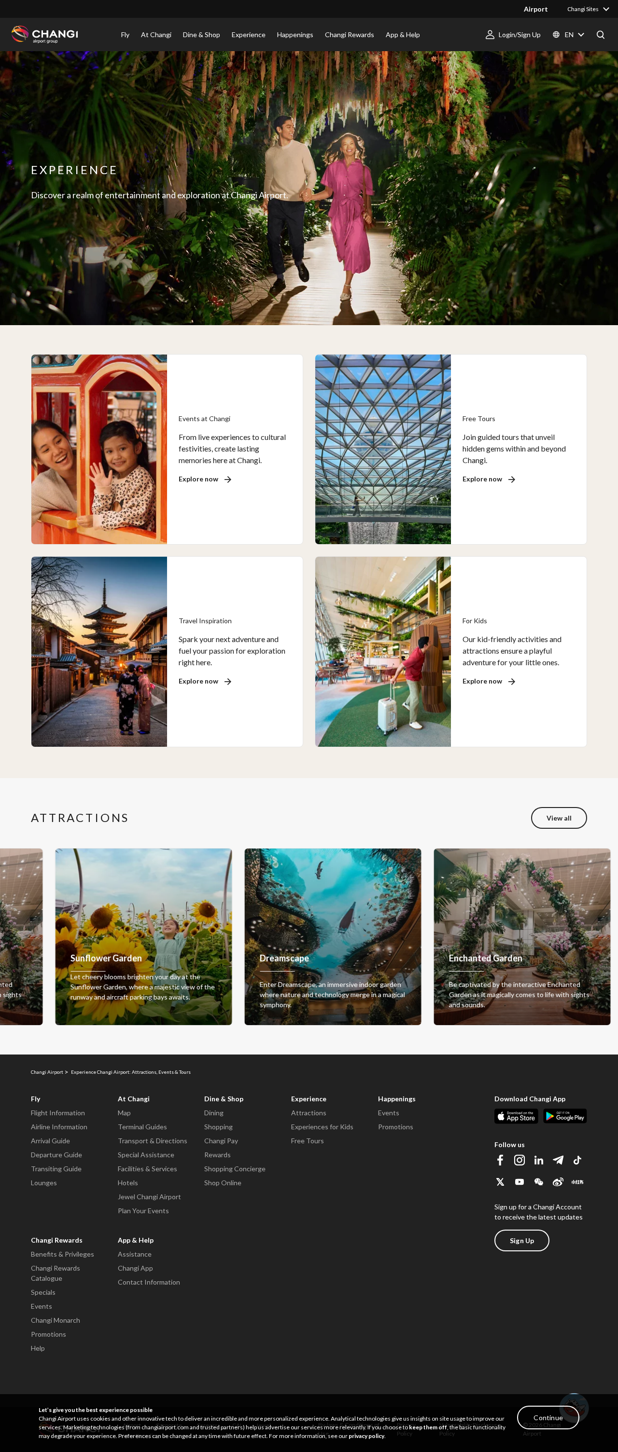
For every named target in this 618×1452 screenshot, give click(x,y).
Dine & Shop (223, 1099)
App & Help (136, 1240)
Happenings (397, 1099)
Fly (35, 1099)
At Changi (134, 1099)
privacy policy (366, 1435)
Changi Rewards (57, 1240)
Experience (308, 1099)
